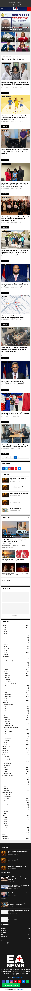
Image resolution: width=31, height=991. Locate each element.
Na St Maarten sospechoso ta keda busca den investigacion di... (15, 29)
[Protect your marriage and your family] (5, 495)
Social (9, 393)
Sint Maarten (9, 96)
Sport (5, 715)
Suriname (6, 811)
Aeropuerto (6, 790)
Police (5, 698)
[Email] (23, 981)
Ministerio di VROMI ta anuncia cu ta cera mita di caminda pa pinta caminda (14, 317)
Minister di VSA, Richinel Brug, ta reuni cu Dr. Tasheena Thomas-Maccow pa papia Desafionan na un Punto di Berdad (14, 185)
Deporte (5, 633)
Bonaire (5, 646)
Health (6, 663)
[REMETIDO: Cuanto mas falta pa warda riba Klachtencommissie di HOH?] (15, 529)
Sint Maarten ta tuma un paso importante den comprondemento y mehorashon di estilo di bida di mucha (15, 118)
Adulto (5, 830)
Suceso (4, 815)
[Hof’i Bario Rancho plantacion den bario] (22, 554)
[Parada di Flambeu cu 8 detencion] (4, 919)
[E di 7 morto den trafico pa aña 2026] (22, 567)
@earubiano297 (15, 615)
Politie (5, 742)
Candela (5, 823)
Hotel (5, 779)
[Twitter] (7, 981)
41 (24, 457)
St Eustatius (6, 654)
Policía (5, 650)
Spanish (4, 625)
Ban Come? (5, 834)
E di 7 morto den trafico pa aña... (22, 573)
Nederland (7, 740)
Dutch (3, 702)
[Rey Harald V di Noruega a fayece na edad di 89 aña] (4, 894)
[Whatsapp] (27, 981)
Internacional (7, 637)
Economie (7, 708)
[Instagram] (11, 981)
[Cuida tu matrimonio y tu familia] (5, 502)
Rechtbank (7, 713)
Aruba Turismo (5, 775)
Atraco (5, 821)
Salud (5, 629)
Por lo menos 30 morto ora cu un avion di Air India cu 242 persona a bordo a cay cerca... (18, 911)
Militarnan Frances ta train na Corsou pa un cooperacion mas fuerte (18, 885)
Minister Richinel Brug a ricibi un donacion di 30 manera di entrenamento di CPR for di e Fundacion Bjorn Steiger (14, 252)
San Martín (6, 648)
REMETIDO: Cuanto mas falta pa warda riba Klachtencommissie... (14, 541)
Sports (5, 671)
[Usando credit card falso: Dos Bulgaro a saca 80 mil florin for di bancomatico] (4, 904)
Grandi (5, 827)
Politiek (5, 744)
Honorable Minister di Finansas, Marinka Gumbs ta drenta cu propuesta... (23, 39)
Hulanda (6, 807)
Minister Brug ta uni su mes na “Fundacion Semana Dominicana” (15, 414)
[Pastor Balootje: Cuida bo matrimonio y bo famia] (5, 480)
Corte (5, 767)
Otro (5, 813)
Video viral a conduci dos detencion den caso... (8, 573)
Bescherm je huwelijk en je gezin (17, 486)
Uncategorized (5, 838)
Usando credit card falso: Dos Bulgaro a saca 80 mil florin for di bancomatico (18, 903)
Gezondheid (8, 706)
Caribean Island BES (8, 683)
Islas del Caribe (7, 642)
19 (18, 457)
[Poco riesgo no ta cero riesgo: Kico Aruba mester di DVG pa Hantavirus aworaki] (8, 554)
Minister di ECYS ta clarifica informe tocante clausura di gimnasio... (8, 49)
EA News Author (6, 87)
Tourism (6, 673)
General (5, 777)
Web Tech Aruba (22, 989)
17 (12, 457)
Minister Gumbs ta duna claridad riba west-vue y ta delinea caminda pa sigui (15, 285)
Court (6, 667)
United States (8, 681)
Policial (5, 761)
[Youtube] (19, 981)
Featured (4, 96)
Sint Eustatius (8, 694)
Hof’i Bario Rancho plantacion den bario (21, 560)
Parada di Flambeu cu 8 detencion (16, 918)
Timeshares (6, 782)
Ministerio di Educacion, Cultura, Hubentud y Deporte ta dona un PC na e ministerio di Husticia (15, 151)
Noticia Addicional (8, 773)
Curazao (6, 644)
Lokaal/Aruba (7, 704)
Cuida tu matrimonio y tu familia (17, 501)
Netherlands (8, 696)
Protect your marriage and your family (19, 493)
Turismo (6, 635)
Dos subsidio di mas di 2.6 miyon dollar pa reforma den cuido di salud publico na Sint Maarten (15, 84)
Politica (5, 763)
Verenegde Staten (9, 725)
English (4, 656)
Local (13, 328)
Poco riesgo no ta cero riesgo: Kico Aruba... (7, 560)
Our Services (12, 2)
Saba (6, 692)
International (7, 675)
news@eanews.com (18, 977)
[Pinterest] (15, 981)
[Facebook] (3, 981)
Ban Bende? (5, 836)
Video (3, 832)
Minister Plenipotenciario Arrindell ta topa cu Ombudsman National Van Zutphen (15, 446)
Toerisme (6, 717)
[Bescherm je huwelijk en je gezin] (5, 487)
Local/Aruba (6, 627)
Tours (5, 786)
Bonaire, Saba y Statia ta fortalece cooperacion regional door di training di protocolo (17, 878)
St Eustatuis (5, 750)
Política (5, 652)
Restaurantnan (7, 784)
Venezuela (6, 640)
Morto (3, 825)
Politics (5, 700)
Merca (5, 809)
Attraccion (6, 788)
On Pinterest (6, 588)
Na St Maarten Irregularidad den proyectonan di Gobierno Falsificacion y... (8, 38)
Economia (6, 769)
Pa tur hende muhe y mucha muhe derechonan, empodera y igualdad (12, 382)
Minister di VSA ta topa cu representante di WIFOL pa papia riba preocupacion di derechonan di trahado (14, 349)
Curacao (7, 685)
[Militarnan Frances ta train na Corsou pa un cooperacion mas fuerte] (4, 887)
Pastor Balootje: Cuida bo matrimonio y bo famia (19, 479)
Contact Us (19, 2)
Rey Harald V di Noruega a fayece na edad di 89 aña (18, 893)
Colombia (7, 679)
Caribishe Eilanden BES (9, 727)
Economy (7, 665)
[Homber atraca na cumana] (5, 510)
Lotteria (5, 771)
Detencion (6, 819)
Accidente (6, 817)
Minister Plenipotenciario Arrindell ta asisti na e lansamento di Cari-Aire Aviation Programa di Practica (15, 219)
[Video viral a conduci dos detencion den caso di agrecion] (8, 567)
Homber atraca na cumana (16, 508)
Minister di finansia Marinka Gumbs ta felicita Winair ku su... (23, 49)
